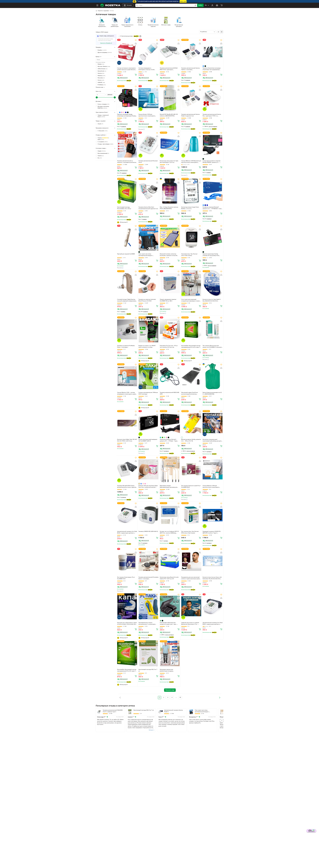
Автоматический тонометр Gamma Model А (173, 711)
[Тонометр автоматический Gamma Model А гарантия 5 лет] (191, 98)
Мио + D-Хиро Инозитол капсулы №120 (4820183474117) (169, 208)
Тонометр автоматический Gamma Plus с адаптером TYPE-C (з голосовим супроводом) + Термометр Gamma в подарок (212, 115)
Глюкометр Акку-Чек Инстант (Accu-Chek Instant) (189, 254)
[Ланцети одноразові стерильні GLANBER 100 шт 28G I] (170, 283)
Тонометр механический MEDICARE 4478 (169, 393)
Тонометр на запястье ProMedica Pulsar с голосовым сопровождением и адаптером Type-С (127, 346)
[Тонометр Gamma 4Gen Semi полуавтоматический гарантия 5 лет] (148, 191)
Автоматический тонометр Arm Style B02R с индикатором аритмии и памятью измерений (127, 532)
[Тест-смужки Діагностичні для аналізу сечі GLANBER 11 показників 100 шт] (213, 329)
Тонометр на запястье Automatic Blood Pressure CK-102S (147, 300)
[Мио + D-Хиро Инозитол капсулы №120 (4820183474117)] (170, 191)
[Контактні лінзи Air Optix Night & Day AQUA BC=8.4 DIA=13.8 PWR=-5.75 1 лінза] (213, 283)
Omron (101, 80)
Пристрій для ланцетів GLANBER (126, 254)
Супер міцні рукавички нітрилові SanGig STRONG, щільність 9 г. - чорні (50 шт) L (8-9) (211, 161)
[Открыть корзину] (221, 5)
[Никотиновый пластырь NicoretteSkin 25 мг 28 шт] (127, 191)
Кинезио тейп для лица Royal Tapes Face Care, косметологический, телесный (148, 486)
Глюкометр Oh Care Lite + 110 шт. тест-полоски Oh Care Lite (169, 346)
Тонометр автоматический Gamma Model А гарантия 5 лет (190, 115)
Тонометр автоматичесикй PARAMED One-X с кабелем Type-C (113, 711)
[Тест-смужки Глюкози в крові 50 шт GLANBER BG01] (191, 469)
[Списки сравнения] (217, 5)
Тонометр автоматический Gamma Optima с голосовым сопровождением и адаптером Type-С (191, 69)
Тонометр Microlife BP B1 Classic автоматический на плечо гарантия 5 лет (127, 486)
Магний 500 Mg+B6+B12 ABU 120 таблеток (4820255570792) (169, 115)
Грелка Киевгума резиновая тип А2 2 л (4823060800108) (212, 393)
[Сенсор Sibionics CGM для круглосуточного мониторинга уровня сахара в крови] (213, 469)
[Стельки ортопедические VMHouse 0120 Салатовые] (148, 376)
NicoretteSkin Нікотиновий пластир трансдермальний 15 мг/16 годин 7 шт (126, 670)
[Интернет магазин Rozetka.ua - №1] (110, 5)
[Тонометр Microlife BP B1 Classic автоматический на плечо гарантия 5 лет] (127, 469)
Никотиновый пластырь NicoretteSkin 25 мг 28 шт (124, 208)
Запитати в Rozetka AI (106, 43)
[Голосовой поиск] (195, 5)
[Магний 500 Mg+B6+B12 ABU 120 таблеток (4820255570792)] (170, 98)
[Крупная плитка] (218, 31)
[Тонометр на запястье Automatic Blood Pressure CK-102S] (148, 283)
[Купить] (135, 74)
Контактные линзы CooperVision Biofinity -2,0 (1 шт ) (190, 208)
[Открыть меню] (97, 5)
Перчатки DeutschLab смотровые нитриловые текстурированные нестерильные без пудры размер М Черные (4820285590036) (212, 69)
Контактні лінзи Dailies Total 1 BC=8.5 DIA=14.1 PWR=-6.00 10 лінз (127, 440)
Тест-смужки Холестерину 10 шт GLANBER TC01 (126, 578)
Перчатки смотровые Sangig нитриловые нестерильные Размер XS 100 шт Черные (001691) (126, 115)
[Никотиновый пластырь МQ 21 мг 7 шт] (148, 653)
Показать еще (99, 87)
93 (180, 697)
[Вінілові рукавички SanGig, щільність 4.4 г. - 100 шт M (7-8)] (191, 423)
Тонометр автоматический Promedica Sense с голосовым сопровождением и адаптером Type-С (148, 578)
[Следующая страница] (219, 697)
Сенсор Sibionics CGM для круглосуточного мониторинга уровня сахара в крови (211, 486)
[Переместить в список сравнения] (135, 43)
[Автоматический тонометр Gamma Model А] (160, 712)
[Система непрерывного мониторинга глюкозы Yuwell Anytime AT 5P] (148, 52)
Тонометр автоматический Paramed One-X (148, 161)
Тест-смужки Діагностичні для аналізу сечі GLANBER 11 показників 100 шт (212, 346)
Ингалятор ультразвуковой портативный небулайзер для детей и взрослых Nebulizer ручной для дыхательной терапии (212, 440)
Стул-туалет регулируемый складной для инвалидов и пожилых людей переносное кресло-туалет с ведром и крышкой (191, 300)
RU (206, 5)
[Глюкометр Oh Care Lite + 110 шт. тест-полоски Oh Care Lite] (170, 329)
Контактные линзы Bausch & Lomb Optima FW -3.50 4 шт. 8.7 (169, 578)
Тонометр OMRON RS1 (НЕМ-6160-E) (148, 531)
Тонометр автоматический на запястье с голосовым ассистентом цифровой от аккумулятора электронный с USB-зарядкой (126, 161)
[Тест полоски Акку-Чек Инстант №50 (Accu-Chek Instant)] (191, 515)
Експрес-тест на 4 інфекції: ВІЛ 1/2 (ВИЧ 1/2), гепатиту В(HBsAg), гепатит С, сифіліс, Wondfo (169, 532)
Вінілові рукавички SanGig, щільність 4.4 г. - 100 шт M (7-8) (191, 440)
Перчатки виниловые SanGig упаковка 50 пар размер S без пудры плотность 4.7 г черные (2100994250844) (211, 254)
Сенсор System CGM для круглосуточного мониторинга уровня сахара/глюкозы (146, 115)
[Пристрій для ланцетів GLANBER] (127, 238)
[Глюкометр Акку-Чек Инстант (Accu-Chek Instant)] (191, 238)
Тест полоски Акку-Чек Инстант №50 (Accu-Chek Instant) (190, 532)
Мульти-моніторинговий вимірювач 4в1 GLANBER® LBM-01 (147, 440)
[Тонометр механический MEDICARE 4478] (170, 376)
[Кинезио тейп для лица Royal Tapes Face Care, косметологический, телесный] (148, 469)
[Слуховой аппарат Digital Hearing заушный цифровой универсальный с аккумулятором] (127, 283)
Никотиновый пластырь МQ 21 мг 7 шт (147, 670)
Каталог (129, 5)
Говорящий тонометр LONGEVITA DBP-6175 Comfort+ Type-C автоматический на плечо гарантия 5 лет (212, 532)
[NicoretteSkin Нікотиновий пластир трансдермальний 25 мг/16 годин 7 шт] (191, 329)
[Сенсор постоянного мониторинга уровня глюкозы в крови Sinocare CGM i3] (127, 52)
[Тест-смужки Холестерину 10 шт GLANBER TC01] (127, 561)
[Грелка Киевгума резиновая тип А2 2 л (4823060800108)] (213, 376)
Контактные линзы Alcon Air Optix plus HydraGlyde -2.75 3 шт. (169, 161)
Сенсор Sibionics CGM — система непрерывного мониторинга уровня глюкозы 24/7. (126, 393)
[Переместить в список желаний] (135, 40)
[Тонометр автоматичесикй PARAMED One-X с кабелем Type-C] (99, 712)
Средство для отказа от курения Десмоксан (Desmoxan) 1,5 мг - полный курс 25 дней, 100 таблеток (191, 623)
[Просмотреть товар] (203, 66)
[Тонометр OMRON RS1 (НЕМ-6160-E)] (148, 515)
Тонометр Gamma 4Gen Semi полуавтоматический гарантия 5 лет (148, 208)
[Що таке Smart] (140, 36)
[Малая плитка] (221, 31)
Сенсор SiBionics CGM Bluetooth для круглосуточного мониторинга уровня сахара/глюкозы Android (191, 161)
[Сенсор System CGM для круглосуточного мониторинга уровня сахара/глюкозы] (148, 98)
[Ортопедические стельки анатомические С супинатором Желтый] (148, 606)
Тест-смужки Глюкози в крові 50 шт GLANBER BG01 (191, 486)
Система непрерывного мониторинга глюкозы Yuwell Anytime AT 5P (146, 69)
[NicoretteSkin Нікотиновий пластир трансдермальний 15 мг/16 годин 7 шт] (127, 653)
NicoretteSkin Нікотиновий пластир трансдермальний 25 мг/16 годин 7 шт (190, 346)
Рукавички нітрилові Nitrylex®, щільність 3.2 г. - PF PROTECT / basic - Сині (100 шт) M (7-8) (212, 208)
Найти (200, 5)
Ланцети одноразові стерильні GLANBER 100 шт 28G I (168, 300)
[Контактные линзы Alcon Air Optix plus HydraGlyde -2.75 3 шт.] (170, 145)
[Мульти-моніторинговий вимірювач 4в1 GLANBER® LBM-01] (148, 423)
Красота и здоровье (103, 10)
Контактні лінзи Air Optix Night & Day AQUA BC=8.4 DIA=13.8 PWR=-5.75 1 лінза (211, 300)
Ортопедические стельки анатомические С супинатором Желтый (146, 623)
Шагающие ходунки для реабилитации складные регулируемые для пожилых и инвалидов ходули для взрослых (168, 670)
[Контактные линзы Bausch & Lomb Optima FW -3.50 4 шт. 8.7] (170, 561)
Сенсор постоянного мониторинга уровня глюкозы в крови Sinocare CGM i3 (126, 69)
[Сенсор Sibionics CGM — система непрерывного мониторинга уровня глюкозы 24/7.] (127, 376)
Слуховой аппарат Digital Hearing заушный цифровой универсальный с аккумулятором (127, 300)
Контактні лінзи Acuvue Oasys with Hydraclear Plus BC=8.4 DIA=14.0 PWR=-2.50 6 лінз (212, 578)
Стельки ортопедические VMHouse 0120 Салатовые (148, 393)
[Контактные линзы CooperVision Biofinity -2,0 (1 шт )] (191, 191)
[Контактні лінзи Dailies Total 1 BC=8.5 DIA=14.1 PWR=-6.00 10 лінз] (127, 423)
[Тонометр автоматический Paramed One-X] (148, 145)
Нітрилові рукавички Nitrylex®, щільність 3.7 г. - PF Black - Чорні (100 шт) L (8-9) (168, 440)
